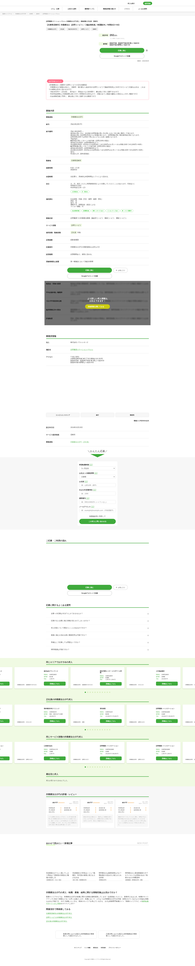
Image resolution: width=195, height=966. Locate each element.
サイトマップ (78, 947)
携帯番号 (84, 498)
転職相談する (57, 963)
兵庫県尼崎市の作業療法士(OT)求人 (59, 913)
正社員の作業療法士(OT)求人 (56, 921)
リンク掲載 (87, 947)
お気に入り (147, 50)
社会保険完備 (75, 211)
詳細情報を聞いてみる (96, 306)
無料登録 (148, 3)
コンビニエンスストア (63, 415)
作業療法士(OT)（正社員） (80, 442)
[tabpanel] (97, 677)
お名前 (83, 481)
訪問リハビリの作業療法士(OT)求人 (59, 917)
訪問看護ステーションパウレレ (81, 349)
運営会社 (95, 947)
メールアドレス (86, 507)
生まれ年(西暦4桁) (87, 490)
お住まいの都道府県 (88, 473)
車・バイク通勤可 (127, 211)
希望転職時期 (85, 465)
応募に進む (122, 50)
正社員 (73, 232)
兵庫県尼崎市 (76, 160)
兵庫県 (31, 13)
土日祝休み (75, 192)
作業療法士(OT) (77, 117)
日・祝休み (85, 192)
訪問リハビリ (76, 225)
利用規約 (92, 516)
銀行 (97, 415)
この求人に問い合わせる (97, 521)
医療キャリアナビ (7, 13)
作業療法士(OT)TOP (20, 13)
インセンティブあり (112, 211)
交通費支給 (86, 211)
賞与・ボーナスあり (98, 211)
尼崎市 (38, 13)
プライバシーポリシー (115, 947)
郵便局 (132, 415)
